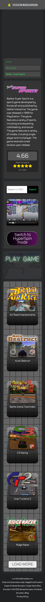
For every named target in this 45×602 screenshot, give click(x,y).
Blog (27, 593)
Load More (22, 564)
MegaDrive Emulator (33, 582)
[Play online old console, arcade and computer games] (22, 4)
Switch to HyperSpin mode (22, 238)
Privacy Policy (22, 596)
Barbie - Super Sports (15, 74)
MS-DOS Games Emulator (22, 589)
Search (32, 189)
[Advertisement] (22, 34)
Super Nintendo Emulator (14, 586)
